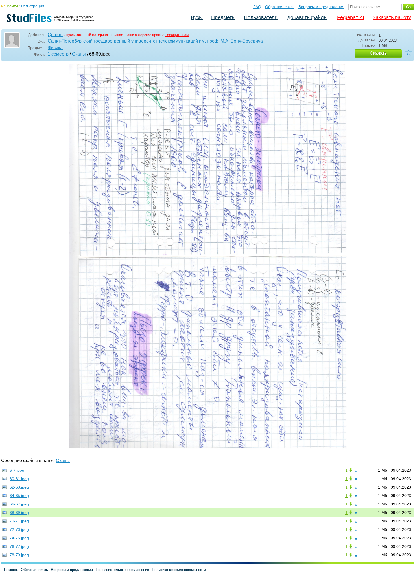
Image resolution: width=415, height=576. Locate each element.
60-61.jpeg (19, 478)
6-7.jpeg (17, 470)
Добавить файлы (307, 17)
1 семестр (58, 54)
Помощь (11, 570)
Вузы (197, 17)
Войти (12, 6)
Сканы (79, 54)
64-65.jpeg (19, 495)
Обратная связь (279, 7)
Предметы (223, 17)
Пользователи (261, 17)
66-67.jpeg (19, 504)
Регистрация (32, 6)
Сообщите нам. (177, 35)
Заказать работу (392, 17)
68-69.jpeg (19, 512)
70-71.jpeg (19, 521)
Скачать (378, 53)
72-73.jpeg (19, 529)
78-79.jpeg (19, 555)
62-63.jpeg (19, 487)
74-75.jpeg (19, 538)
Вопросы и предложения (321, 7)
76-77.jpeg (19, 546)
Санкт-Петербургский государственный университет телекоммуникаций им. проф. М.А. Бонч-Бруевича (155, 41)
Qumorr (55, 34)
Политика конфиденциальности (179, 570)
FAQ (257, 7)
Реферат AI (350, 17)
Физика (55, 47)
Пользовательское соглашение (122, 570)
